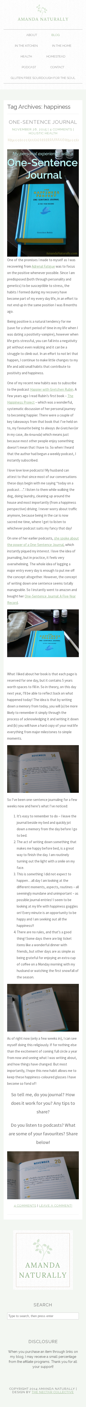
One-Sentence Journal (43, 122)
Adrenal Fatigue (43, 266)
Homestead (55, 56)
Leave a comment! (55, 1205)
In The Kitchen (26, 45)
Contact (57, 67)
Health (26, 56)
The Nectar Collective (53, 1392)
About (31, 35)
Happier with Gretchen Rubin (51, 389)
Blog (55, 35)
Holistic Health (43, 133)
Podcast (29, 67)
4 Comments (61, 129)
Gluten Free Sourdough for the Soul (43, 78)
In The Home (61, 45)
